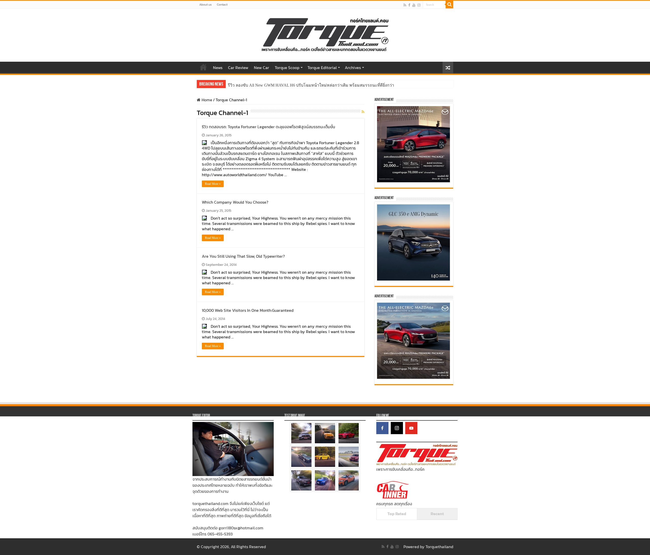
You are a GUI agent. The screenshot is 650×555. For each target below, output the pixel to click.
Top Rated (396, 514)
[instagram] (419, 5)
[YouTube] (411, 428)
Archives (353, 67)
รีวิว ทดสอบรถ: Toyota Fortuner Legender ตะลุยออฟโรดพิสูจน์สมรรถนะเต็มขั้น (268, 127)
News (217, 67)
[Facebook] (409, 5)
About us (205, 4)
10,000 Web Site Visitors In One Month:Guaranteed (248, 310)
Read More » (213, 184)
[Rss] (405, 5)
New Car (261, 67)
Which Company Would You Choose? (235, 202)
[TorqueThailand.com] (325, 34)
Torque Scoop (287, 67)
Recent (437, 514)
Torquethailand (439, 547)
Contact (222, 4)
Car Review (238, 67)
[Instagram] (397, 428)
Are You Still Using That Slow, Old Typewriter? (243, 256)
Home (203, 67)
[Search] (449, 4)
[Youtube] (414, 5)
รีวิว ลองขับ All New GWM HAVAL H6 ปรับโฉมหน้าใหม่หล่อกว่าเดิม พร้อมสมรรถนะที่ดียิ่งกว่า (311, 85)
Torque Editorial (322, 67)
